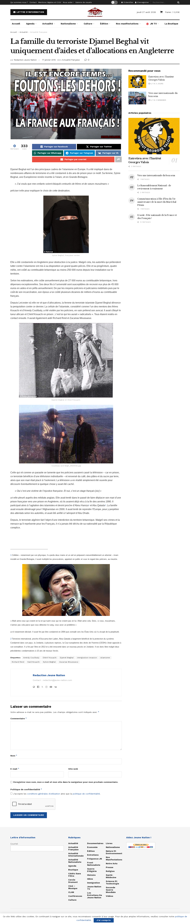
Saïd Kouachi (33, 662)
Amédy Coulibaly (31, 658)
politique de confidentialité (86, 794)
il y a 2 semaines (158, 100)
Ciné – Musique (72, 887)
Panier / (172, 12)
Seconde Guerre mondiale (111, 889)
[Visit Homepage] (95, 12)
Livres (109, 843)
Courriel (14, 844)
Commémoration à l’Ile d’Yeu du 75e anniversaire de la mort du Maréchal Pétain (156, 202)
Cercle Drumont (73, 881)
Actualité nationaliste (74, 860)
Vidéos (109, 896)
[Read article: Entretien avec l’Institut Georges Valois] (137, 81)
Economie (92, 847)
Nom (13, 755)
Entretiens (93, 855)
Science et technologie (112, 882)
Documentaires (95, 843)
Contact (33, 2)
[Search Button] (178, 2)
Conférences (75, 896)
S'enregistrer (143, 2)
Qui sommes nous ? (19, 2)
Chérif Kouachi (50, 658)
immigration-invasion (87, 658)
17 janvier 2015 (49, 60)
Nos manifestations (127, 23)
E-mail (14, 768)
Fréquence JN (94, 859)
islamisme (105, 658)
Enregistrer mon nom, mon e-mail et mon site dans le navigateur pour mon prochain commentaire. (65, 782)
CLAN (71, 892)
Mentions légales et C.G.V (49, 2)
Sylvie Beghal (49, 662)
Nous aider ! (68, 2)
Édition (104, 23)
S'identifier (128, 2)
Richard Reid (18, 662)
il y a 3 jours (156, 84)
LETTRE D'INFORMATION (30, 12)
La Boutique (171, 23)
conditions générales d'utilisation (43, 794)
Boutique (73, 869)
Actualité (47, 23)
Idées (90, 879)
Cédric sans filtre (74, 874)
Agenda (30, 23)
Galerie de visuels (83, 2)
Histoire (91, 875)
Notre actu (111, 863)
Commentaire (18, 718)
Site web (73, 769)
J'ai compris (104, 920)
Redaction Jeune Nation (25, 60)
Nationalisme (68, 23)
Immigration (93, 883)
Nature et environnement (114, 852)
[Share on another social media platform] (118, 159)
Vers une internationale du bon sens (156, 175)
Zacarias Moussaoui (68, 662)
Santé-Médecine (111, 876)
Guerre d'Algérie (92, 870)
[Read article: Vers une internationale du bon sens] (137, 98)
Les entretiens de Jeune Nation (94, 895)
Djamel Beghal (67, 658)
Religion (110, 871)
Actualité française (38, 32)
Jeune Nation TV (94, 887)
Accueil (16, 23)
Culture (88, 23)
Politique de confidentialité (26, 789)
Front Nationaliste (93, 863)
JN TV (153, 23)
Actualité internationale (76, 854)
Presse (109, 867)
